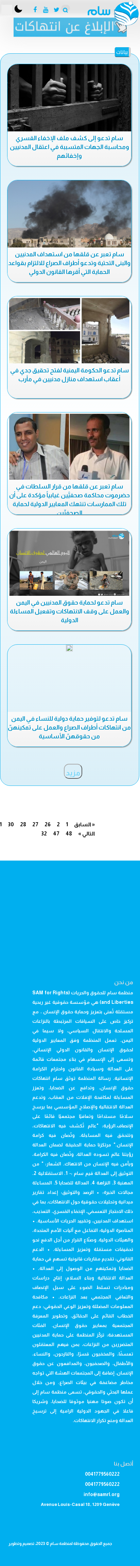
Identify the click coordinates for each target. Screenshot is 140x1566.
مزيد (73, 773)
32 (44, 833)
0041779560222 (102, 1474)
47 (56, 833)
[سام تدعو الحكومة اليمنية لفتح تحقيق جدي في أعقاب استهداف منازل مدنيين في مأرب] (69, 331)
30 (11, 824)
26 (48, 824)
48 (69, 833)
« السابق (84, 824)
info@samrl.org (102, 1494)
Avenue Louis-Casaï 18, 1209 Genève (80, 1504)
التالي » (86, 833)
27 (35, 824)
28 (23, 824)
